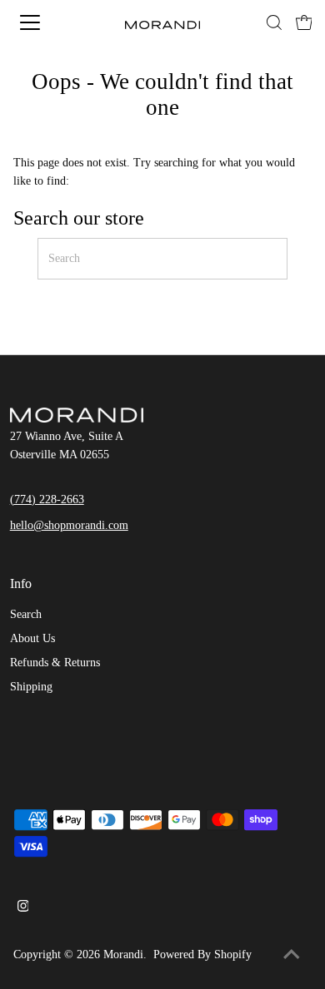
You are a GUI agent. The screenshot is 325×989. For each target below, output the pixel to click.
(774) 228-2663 (47, 499)
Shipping (31, 686)
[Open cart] (304, 22)
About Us (32, 638)
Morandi (123, 954)
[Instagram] (23, 908)
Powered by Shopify (202, 954)
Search (26, 614)
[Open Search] (274, 22)
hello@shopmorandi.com (69, 525)
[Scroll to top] (291, 955)
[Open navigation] (44, 22)
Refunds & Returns (55, 662)
